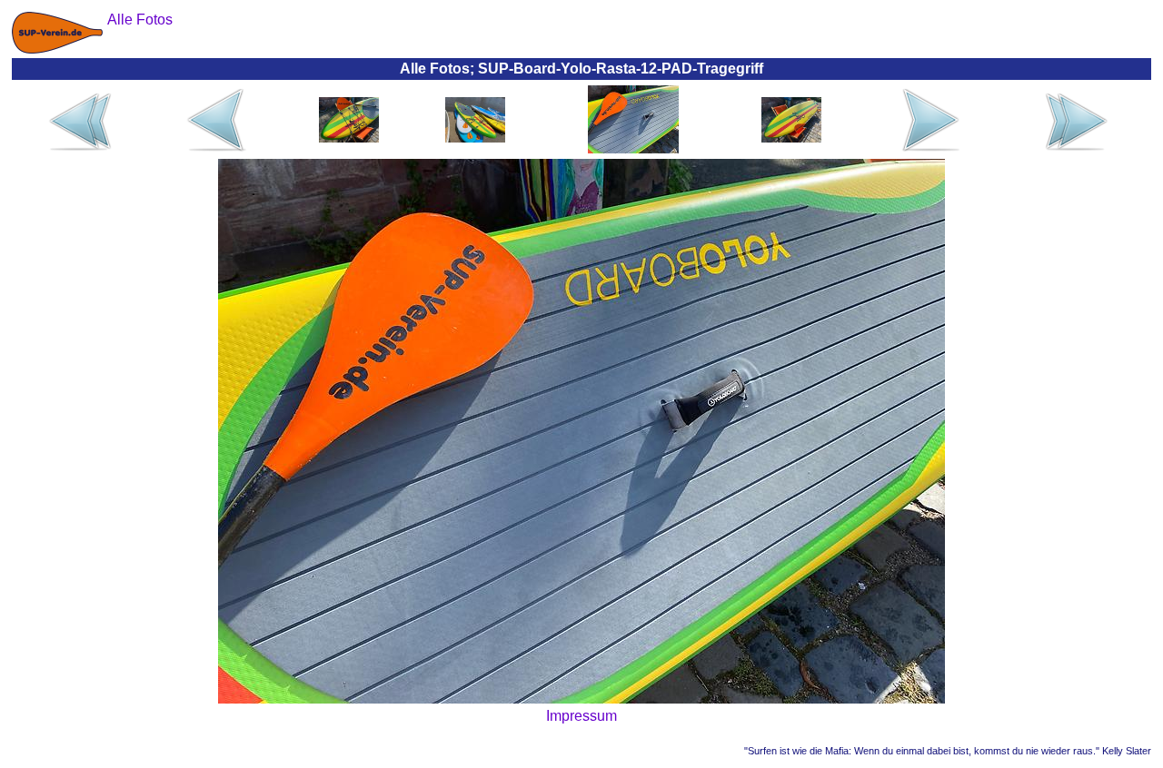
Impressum (581, 716)
